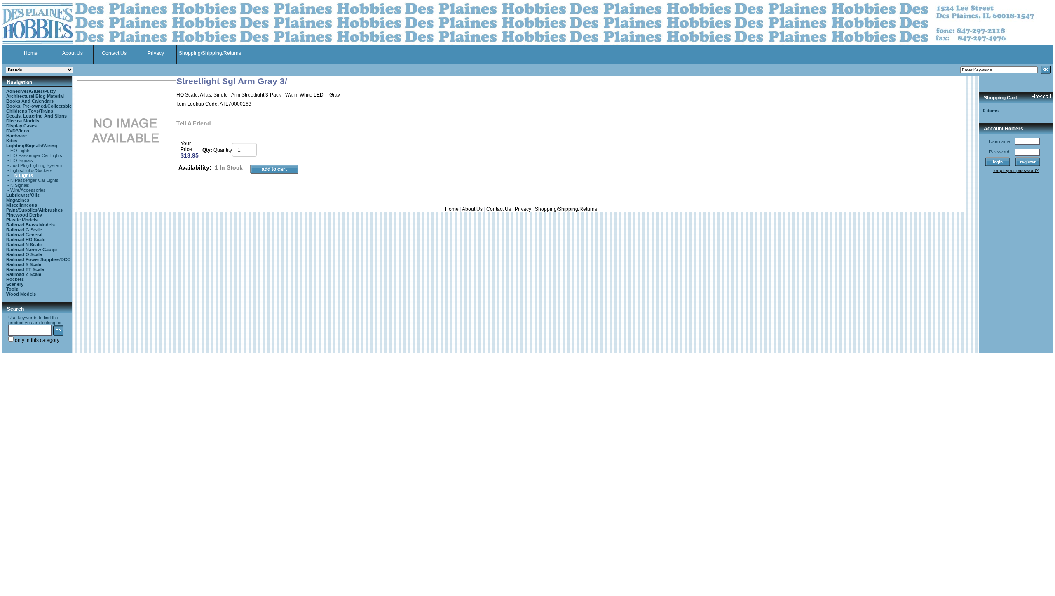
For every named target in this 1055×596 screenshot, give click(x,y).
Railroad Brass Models (30, 224)
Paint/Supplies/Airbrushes (34, 209)
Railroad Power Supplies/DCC (38, 259)
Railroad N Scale (24, 244)
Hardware (16, 135)
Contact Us (114, 53)
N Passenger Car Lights (34, 180)
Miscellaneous (21, 205)
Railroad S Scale (23, 264)
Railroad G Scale (24, 229)
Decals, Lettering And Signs (36, 115)
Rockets (15, 279)
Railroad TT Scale (25, 269)
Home (31, 53)
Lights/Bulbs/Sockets (31, 170)
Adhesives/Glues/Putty (31, 91)
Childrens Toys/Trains (29, 110)
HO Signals (21, 160)
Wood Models (21, 294)
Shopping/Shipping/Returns (210, 53)
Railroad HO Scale (25, 239)
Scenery (14, 284)
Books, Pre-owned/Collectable (39, 106)
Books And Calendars (30, 101)
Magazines (17, 200)
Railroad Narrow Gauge (31, 249)
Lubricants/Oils (23, 195)
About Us (72, 53)
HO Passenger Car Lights (36, 155)
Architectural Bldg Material (35, 96)
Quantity (222, 150)
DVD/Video (17, 130)
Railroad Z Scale (23, 274)
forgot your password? (1016, 170)
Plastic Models (22, 219)
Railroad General (24, 234)
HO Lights (20, 150)
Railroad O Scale (24, 254)
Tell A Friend (193, 123)
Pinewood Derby (24, 214)
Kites (11, 140)
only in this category (36, 340)
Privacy (156, 53)
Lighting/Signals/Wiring (31, 145)
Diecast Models (22, 120)
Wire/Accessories (28, 190)
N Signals (19, 185)
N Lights (23, 175)
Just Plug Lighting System (36, 165)
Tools (12, 289)
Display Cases (21, 125)
